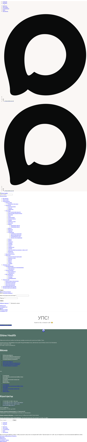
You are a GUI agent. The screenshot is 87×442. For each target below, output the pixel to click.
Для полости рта (9, 254)
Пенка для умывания (16, 237)
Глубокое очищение (16, 233)
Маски (10, 224)
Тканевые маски (15, 227)
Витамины (5, 198)
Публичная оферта (8, 355)
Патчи (9, 239)
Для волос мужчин (10, 282)
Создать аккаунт (8, 293)
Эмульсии (11, 252)
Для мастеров (6, 264)
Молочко (10, 229)
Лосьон (10, 208)
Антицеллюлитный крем (15, 256)
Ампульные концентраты (15, 213)
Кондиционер (12, 206)
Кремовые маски (15, 225)
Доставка (5, 378)
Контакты (5, 381)
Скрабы (10, 243)
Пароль (2, 298)
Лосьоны (10, 223)
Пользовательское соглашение (11, 357)
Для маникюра (9, 266)
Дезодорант (11, 217)
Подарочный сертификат (9, 287)
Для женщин (6, 201)
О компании (6, 375)
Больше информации (6, 436)
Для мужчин (6, 279)
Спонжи (10, 244)
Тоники (10, 248)
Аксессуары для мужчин (12, 281)
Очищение (11, 232)
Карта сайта (6, 382)
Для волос (8, 205)
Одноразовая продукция (9, 286)
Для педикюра (9, 270)
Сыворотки (11, 247)
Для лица (8, 210)
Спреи (10, 246)
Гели (9, 216)
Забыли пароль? (4, 303)
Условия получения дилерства (11, 379)
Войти (2, 300)
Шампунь (10, 209)
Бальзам (10, 214)
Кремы (10, 220)
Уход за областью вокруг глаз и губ (17, 250)
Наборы (10, 231)
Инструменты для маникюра (16, 267)
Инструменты (12, 271)
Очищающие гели (16, 236)
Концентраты (12, 218)
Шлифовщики (12, 278)
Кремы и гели (11, 221)
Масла (10, 228)
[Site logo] (4, 193)
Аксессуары (8, 202)
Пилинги (10, 241)
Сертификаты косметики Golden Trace (13, 376)
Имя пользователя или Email (8, 295)
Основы (10, 277)
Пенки (10, 240)
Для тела (7, 255)
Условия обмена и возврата (10, 359)
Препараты (11, 269)
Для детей (5, 199)
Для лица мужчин (10, 283)
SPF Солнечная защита (14, 212)
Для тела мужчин (10, 285)
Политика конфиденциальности (11, 356)
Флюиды (10, 251)
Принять (14, 436)
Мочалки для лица (13, 204)
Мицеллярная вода (16, 235)
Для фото (10, 275)
